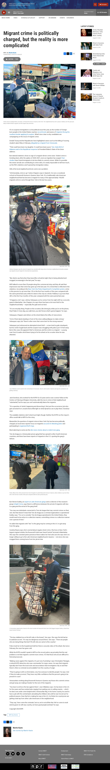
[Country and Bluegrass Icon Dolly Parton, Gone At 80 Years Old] (86, 73)
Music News (6, 18)
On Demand (52, 18)
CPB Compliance (88, 754)
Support (42, 18)
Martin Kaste (12, 53)
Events (62, 18)
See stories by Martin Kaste (23, 730)
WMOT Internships (66, 754)
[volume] (9, 12)
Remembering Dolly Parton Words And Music (99, 55)
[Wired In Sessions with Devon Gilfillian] (86, 86)
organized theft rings (27, 426)
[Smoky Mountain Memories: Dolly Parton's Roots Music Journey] (86, 32)
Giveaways (70, 18)
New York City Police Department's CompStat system (46, 289)
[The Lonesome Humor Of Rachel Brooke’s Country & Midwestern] (86, 97)
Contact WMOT (42, 751)
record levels (41, 132)
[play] (3, 12)
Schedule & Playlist (28, 18)
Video (15, 18)
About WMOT (42, 758)
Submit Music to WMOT (67, 758)
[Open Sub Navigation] (11, 18)
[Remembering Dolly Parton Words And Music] (86, 56)
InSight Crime (18, 504)
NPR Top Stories (13, 715)
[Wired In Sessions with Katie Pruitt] (86, 46)
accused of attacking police (52, 424)
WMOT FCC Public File (89, 751)
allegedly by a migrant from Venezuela (44, 143)
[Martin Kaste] (7, 732)
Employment (64, 751)
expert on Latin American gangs (35, 502)
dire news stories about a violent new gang (45, 430)
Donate (104, 4)
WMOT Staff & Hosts (44, 754)
